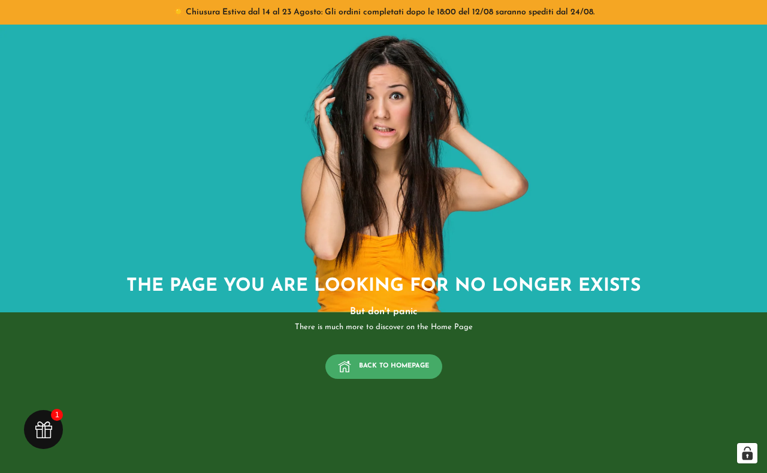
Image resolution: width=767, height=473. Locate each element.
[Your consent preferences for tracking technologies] (747, 453)
